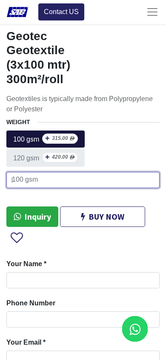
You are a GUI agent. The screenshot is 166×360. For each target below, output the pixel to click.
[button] (16, 238)
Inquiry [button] (37, 216)
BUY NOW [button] (106, 216)
